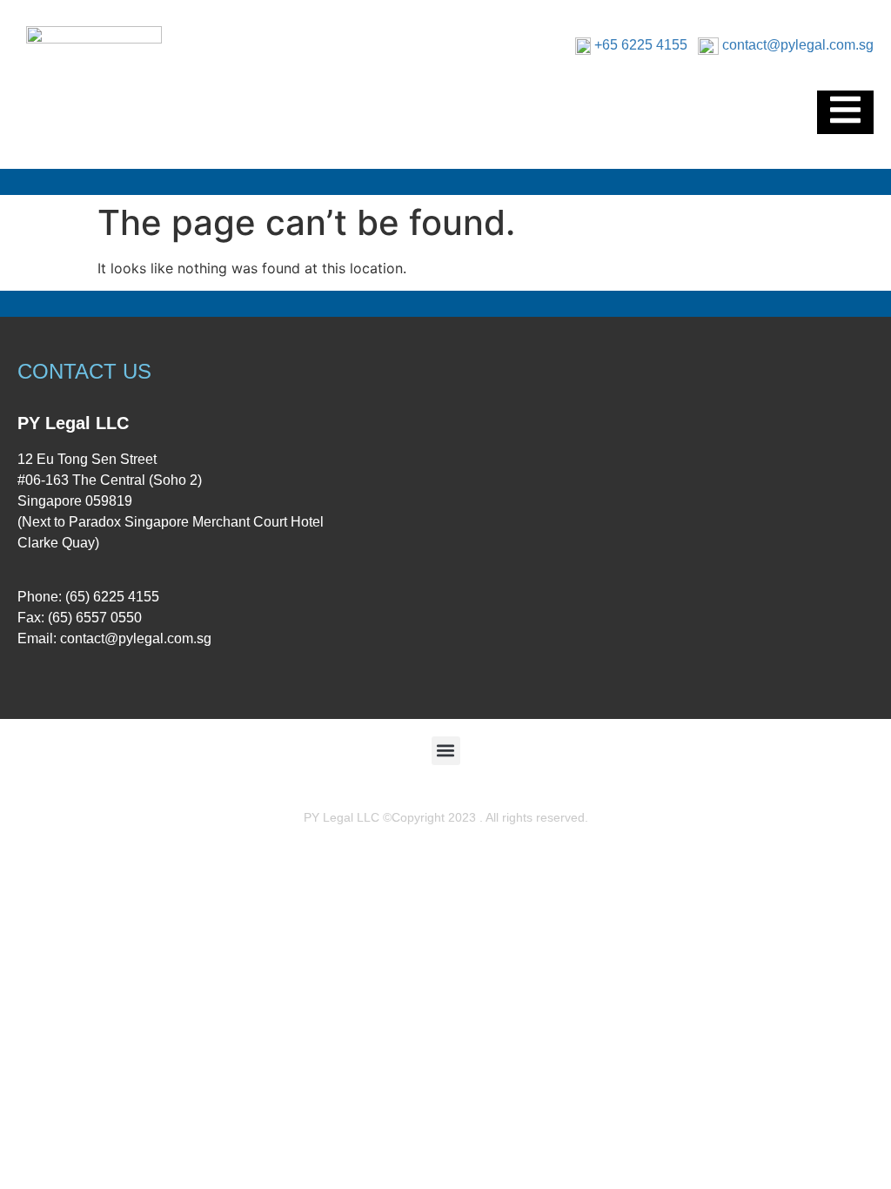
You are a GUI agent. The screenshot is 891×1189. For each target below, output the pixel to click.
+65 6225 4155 (640, 44)
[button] (446, 750)
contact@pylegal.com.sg (798, 44)
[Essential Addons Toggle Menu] (845, 112)
